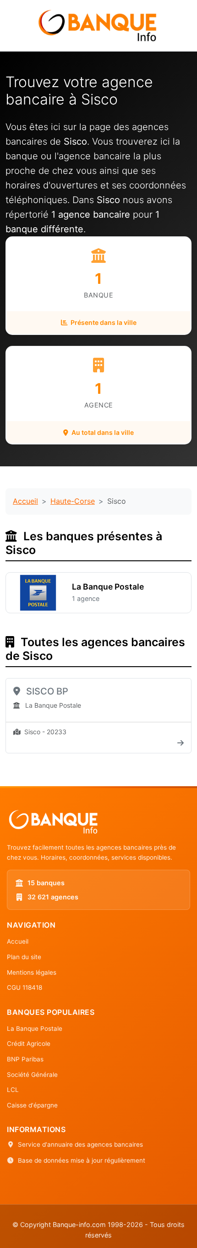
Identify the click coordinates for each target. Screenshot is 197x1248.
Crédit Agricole (28, 1043)
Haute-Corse (72, 501)
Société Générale (32, 1074)
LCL (13, 1089)
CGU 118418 (24, 987)
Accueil (25, 501)
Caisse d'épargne (32, 1105)
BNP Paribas (25, 1059)
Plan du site (24, 957)
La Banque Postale (34, 1028)
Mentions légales (31, 972)
